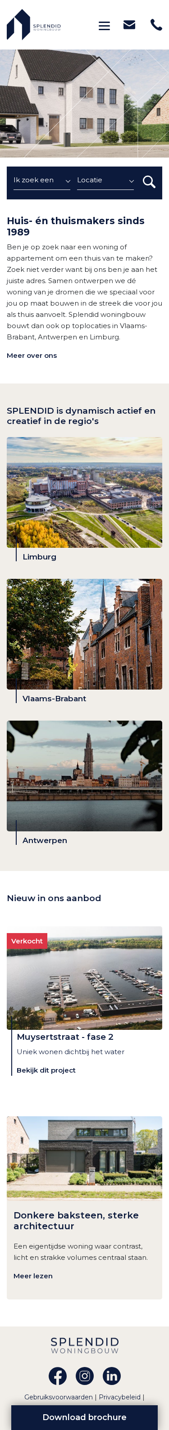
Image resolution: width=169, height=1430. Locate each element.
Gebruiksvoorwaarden (59, 1397)
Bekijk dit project (46, 1070)
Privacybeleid (120, 1397)
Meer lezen (33, 1276)
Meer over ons (32, 355)
